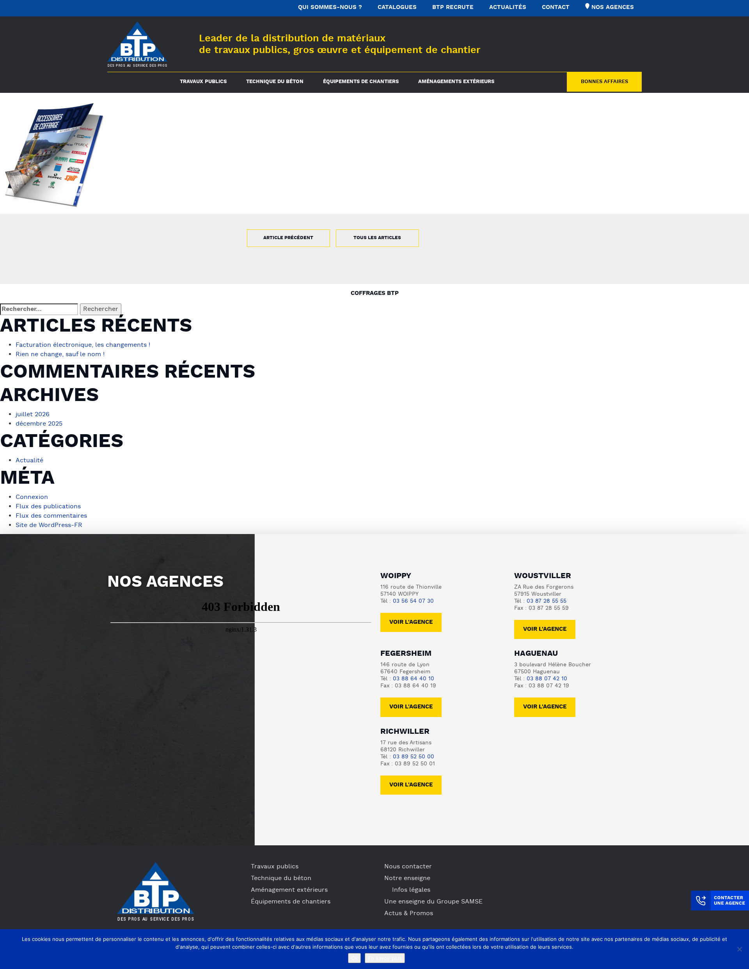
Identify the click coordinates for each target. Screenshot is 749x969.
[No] (739, 949)
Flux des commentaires (51, 516)
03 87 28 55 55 (546, 601)
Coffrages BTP (375, 293)
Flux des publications (48, 506)
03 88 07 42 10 (547, 679)
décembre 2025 (39, 424)
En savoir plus (385, 958)
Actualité (29, 460)
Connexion (32, 497)
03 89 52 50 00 (413, 757)
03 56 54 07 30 (413, 601)
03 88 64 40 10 (413, 679)
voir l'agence (544, 629)
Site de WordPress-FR (49, 525)
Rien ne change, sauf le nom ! (60, 354)
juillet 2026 (33, 414)
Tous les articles (377, 238)
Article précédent (288, 238)
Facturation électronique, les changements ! (83, 345)
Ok (354, 958)
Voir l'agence (411, 622)
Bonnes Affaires (604, 81)
